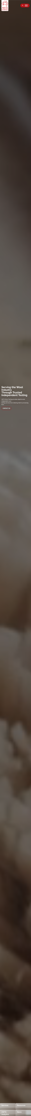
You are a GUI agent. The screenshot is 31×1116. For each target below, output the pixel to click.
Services (4, 1105)
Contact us (6, 408)
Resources (21, 1105)
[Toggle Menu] (26, 5)
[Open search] (23, 5)
